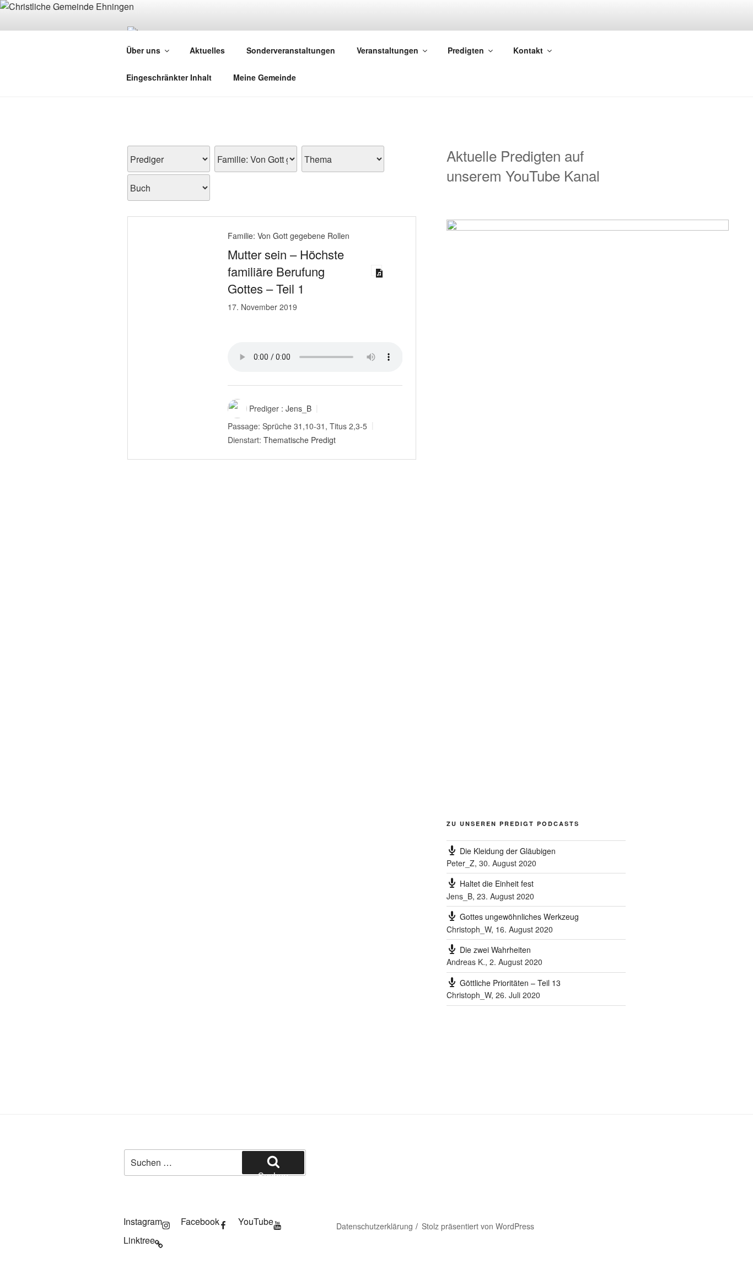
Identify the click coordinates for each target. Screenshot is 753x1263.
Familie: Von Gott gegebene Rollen (288, 235)
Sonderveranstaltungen (290, 50)
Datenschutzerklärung (374, 1226)
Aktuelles (207, 50)
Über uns (143, 50)
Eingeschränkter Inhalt (169, 77)
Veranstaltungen (387, 50)
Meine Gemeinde (264, 77)
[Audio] (376, 270)
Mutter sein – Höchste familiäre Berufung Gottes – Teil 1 (286, 271)
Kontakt (528, 50)
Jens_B (298, 408)
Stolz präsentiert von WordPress (478, 1226)
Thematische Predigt (299, 439)
